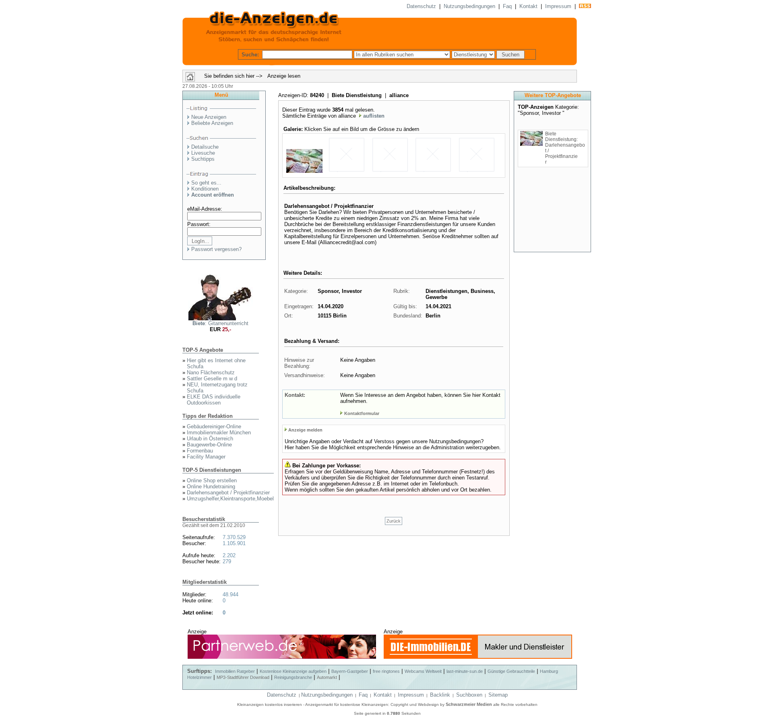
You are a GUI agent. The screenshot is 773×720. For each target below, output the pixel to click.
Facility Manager (206, 457)
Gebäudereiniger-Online (214, 426)
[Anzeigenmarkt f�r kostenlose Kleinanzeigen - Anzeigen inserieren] (379, 41)
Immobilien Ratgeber (235, 671)
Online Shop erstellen (212, 480)
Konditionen (205, 189)
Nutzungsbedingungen (469, 6)
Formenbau (200, 451)
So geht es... (206, 183)
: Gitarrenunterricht (220, 323)
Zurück (393, 521)
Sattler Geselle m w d (212, 379)
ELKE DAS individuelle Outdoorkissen (213, 400)
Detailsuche (205, 147)
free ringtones (386, 671)
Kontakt (528, 6)
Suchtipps (203, 159)
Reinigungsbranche (293, 677)
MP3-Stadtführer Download (243, 677)
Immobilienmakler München (219, 433)
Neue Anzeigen (208, 117)
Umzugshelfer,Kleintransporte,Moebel (230, 499)
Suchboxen (469, 695)
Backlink (440, 695)
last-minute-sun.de (464, 671)
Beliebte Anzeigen (212, 123)
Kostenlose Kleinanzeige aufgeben (293, 671)
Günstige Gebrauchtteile (511, 671)
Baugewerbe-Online (209, 445)
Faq (507, 6)
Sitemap (498, 695)
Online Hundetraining (211, 486)
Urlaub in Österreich (210, 439)
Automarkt (327, 677)
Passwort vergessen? (216, 249)
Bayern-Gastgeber (349, 671)
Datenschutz (421, 6)
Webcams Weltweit (423, 671)
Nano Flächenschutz (211, 372)
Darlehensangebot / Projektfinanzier (228, 493)
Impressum (558, 6)
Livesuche (203, 153)
